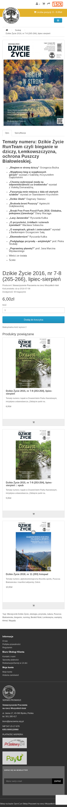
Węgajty (12, 620)
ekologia (33, 614)
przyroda (42, 614)
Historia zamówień (10, 675)
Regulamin (7, 647)
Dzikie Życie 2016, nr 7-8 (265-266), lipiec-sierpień (28, 33)
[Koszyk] (43, 4)
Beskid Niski (36, 617)
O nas (5, 641)
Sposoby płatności (10, 660)
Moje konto (7, 672)
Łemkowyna (48, 617)
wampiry (58, 617)
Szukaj (18, 30)
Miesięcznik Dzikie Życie (18, 614)
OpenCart (18, 804)
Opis (7, 133)
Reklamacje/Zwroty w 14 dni (14, 663)
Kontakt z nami (8, 656)
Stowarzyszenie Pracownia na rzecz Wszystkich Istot (36, 285)
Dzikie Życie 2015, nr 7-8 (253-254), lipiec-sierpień (29, 392)
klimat (5, 620)
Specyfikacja (20, 133)
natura (50, 614)
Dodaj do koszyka (33, 319)
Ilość (4, 305)
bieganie (18, 617)
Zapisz (57, 781)
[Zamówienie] (48, 4)
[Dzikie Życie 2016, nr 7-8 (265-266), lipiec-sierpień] (33, 83)
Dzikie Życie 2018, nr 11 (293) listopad (27, 574)
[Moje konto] (38, 4)
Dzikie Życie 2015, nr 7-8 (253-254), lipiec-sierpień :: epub (29, 484)
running (26, 617)
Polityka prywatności (11, 644)
